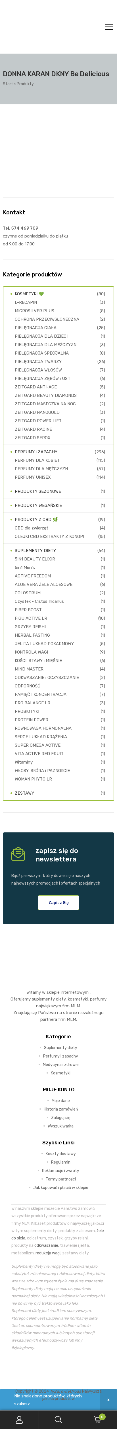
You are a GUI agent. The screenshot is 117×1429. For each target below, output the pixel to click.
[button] (59, 902)
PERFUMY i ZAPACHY (36, 451)
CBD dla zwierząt (31, 528)
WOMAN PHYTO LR (33, 779)
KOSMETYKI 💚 (29, 293)
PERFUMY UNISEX (33, 477)
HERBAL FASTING (32, 635)
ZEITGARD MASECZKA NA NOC (45, 403)
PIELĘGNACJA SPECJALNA (42, 353)
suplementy (43, 999)
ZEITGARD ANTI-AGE (36, 387)
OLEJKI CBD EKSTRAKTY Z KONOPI (49, 536)
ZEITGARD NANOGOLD (37, 412)
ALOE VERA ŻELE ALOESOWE (43, 584)
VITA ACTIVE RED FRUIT (39, 753)
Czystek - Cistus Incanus (39, 601)
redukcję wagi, (48, 1253)
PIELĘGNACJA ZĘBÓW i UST (42, 378)
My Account (19, 1420)
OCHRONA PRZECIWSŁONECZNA (47, 319)
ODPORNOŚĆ (27, 686)
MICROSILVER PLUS (34, 310)
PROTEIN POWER (31, 719)
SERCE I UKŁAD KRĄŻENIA (41, 736)
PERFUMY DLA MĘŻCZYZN (41, 468)
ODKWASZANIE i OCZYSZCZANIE (47, 677)
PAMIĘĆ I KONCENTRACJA (40, 694)
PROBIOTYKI (27, 711)
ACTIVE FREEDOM (33, 576)
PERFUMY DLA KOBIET (37, 460)
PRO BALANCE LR (32, 702)
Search (58, 1420)
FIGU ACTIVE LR (31, 618)
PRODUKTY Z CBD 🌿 (36, 519)
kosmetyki (78, 999)
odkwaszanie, (46, 1245)
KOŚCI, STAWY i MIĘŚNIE (38, 660)
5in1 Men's (25, 567)
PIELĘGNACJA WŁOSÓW (38, 370)
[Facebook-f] (45, 1365)
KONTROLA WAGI (31, 652)
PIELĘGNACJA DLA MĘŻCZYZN (45, 344)
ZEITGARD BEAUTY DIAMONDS (46, 395)
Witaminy (24, 762)
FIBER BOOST (28, 609)
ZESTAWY (24, 793)
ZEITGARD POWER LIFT (38, 420)
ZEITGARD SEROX (33, 437)
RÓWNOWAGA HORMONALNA (43, 728)
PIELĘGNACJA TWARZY (38, 361)
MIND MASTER (29, 669)
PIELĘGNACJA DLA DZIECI (41, 336)
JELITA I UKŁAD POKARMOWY (44, 643)
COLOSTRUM (28, 592)
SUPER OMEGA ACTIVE (37, 745)
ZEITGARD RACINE (33, 429)
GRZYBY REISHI (30, 626)
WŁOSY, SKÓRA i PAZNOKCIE (42, 770)
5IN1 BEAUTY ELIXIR (35, 559)
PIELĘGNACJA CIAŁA (36, 327)
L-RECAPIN (26, 302)
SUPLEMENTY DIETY (35, 550)
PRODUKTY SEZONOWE (38, 491)
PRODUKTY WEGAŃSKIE (38, 505)
